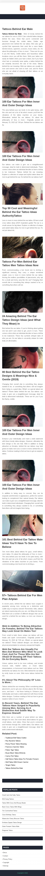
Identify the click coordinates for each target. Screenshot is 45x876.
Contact (5, 856)
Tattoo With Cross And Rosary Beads (14, 803)
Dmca (5, 852)
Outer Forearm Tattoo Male (10, 826)
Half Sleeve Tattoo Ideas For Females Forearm (22, 759)
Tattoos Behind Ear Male (12, 34)
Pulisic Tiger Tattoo (12, 750)
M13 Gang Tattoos (8, 799)
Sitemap (5, 866)
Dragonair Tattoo (7, 830)
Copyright (6, 862)
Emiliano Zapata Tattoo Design (12, 822)
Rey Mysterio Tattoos (13, 741)
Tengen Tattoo (10, 765)
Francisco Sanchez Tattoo (14, 747)
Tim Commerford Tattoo (9, 811)
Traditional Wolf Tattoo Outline (15, 738)
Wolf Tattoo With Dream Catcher (16, 762)
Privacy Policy (7, 859)
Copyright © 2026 (22, 873)
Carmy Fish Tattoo (12, 756)
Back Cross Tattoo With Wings (12, 807)
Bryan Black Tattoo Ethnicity (15, 753)
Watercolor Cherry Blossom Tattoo (13, 818)
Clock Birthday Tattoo (9, 815)
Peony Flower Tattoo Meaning (16, 744)
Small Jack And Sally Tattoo (11, 795)
